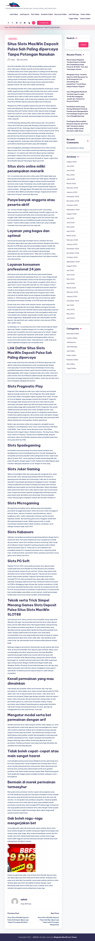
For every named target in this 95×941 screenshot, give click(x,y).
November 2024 (73, 253)
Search (70, 38)
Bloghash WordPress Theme (65, 937)
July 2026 (70, 166)
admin (24, 899)
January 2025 (72, 244)
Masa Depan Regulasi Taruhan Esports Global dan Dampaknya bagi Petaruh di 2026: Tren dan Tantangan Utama (77, 64)
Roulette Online (72, 360)
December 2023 (73, 301)
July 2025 (70, 218)
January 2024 (72, 296)
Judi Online (13, 39)
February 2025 (72, 240)
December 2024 (73, 249)
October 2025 (72, 205)
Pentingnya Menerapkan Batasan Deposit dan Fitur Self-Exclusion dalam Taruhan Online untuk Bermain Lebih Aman (77, 126)
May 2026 (70, 175)
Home (6, 27)
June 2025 (71, 223)
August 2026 (72, 162)
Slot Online (71, 364)
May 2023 (70, 314)
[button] (44, 23)
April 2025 (71, 231)
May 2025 (70, 227)
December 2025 (73, 196)
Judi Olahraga (72, 347)
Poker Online (71, 355)
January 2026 (72, 192)
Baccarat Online (73, 334)
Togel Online (71, 368)
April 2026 (71, 179)
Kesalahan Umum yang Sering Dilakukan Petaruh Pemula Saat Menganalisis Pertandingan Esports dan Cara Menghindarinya (77, 111)
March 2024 (71, 288)
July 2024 (70, 270)
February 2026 (72, 188)
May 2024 (70, 279)
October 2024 (72, 257)
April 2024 (71, 283)
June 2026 (71, 170)
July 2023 (70, 305)
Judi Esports (71, 342)
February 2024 (72, 292)
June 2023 (71, 309)
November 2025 (73, 201)
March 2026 (71, 184)
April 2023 (71, 318)
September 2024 (73, 262)
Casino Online (72, 338)
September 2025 (73, 210)
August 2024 (72, 266)
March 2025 (71, 236)
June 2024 (71, 275)
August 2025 (72, 214)
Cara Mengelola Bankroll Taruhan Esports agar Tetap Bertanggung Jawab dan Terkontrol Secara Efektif (77, 96)
